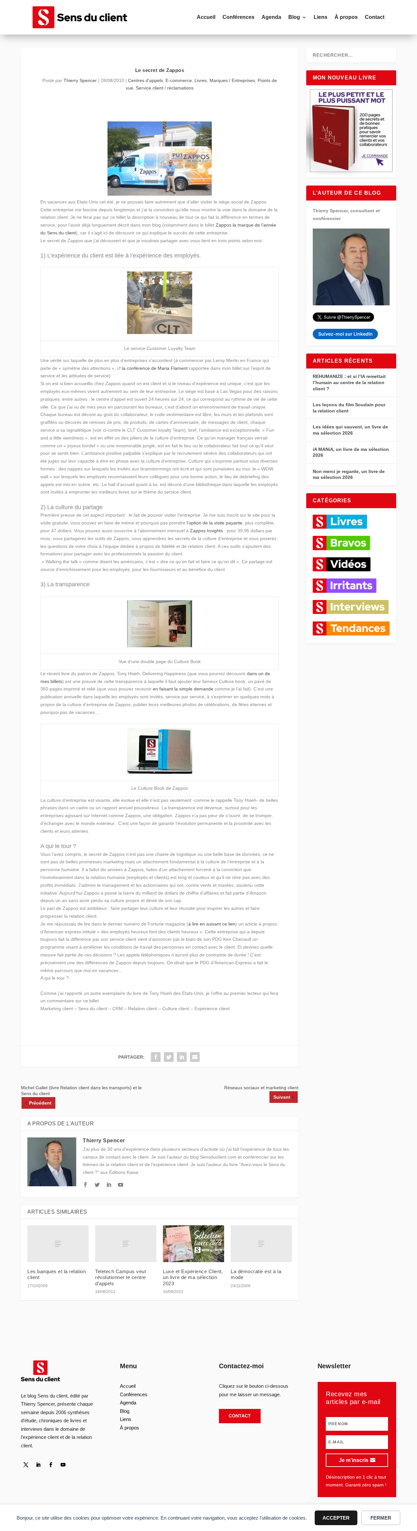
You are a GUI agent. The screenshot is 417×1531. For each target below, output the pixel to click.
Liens (320, 17)
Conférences (238, 17)
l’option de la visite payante (214, 522)
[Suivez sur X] (26, 1465)
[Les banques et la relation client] (58, 1243)
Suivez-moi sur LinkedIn (345, 334)
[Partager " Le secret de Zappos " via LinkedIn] (181, 1057)
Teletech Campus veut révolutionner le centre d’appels (120, 1277)
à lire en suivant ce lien (212, 923)
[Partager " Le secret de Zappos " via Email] (194, 1057)
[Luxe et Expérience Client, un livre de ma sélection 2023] (193, 1243)
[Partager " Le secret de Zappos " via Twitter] (168, 1057)
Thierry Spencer (80, 80)
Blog (294, 17)
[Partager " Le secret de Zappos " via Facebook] (155, 1057)
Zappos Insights (206, 530)
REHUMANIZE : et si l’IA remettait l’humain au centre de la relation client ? (349, 382)
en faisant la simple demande (183, 688)
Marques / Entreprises (232, 80)
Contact (374, 17)
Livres (200, 80)
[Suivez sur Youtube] (63, 1465)
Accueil (206, 17)
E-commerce (178, 80)
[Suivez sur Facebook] (50, 1465)
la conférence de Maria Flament (155, 368)
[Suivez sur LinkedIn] (38, 1465)
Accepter (336, 1518)
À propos (346, 17)
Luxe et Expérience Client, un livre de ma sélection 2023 (193, 1277)
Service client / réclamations (165, 87)
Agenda (271, 17)
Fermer (380, 1518)
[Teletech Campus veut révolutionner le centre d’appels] (125, 1243)
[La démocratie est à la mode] (261, 1243)
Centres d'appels (145, 80)
